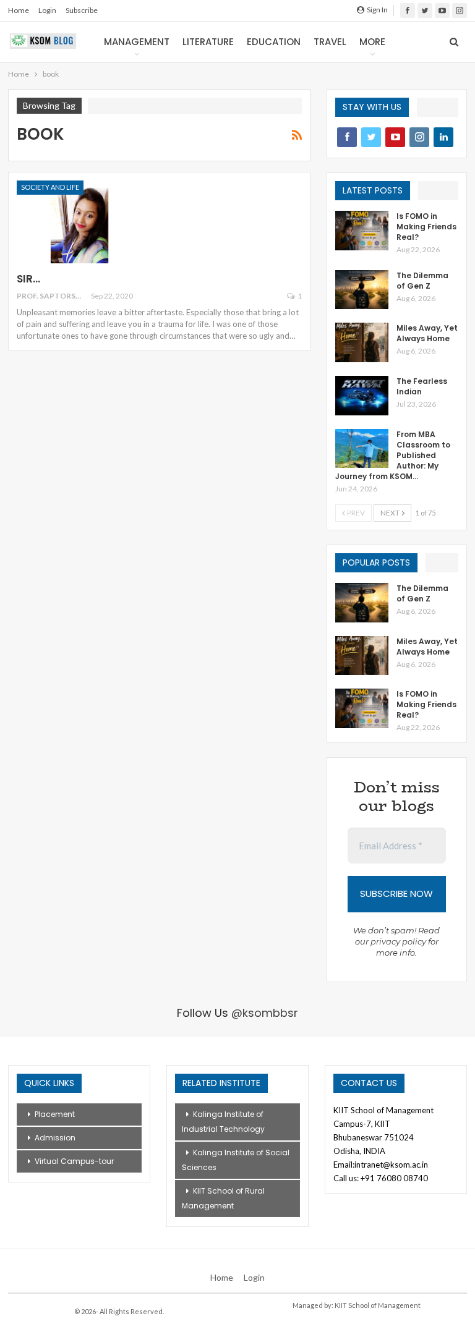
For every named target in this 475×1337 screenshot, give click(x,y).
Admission (55, 1137)
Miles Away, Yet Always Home (427, 333)
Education (274, 41)
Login (47, 10)
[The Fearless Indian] (361, 395)
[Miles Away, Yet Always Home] (361, 342)
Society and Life (50, 187)
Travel (330, 41)
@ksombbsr (264, 1013)
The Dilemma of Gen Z (422, 280)
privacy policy (398, 941)
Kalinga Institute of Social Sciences (235, 1160)
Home (18, 10)
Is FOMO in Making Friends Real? (426, 226)
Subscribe (82, 10)
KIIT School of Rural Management (223, 1198)
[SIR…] (82, 221)
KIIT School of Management (378, 1305)
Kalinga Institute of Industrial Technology (223, 1121)
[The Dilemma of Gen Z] (361, 290)
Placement (55, 1114)
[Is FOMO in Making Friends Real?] (361, 230)
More (372, 41)
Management (136, 41)
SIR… (28, 278)
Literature (208, 41)
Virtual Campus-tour (74, 1161)
